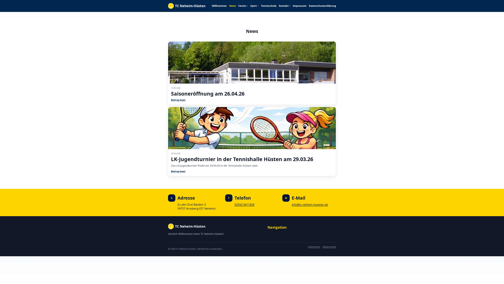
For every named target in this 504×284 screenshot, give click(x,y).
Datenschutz (329, 246)
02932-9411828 (244, 204)
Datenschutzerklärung (322, 5)
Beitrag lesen (178, 100)
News (232, 5)
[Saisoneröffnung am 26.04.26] (252, 63)
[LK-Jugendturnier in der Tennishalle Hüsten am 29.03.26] (252, 128)
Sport (253, 5)
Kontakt (284, 5)
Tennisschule (268, 5)
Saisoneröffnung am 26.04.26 (208, 93)
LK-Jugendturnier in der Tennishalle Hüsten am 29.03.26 (242, 159)
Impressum (300, 5)
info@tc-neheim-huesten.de (310, 204)
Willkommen (219, 5)
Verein (242, 5)
